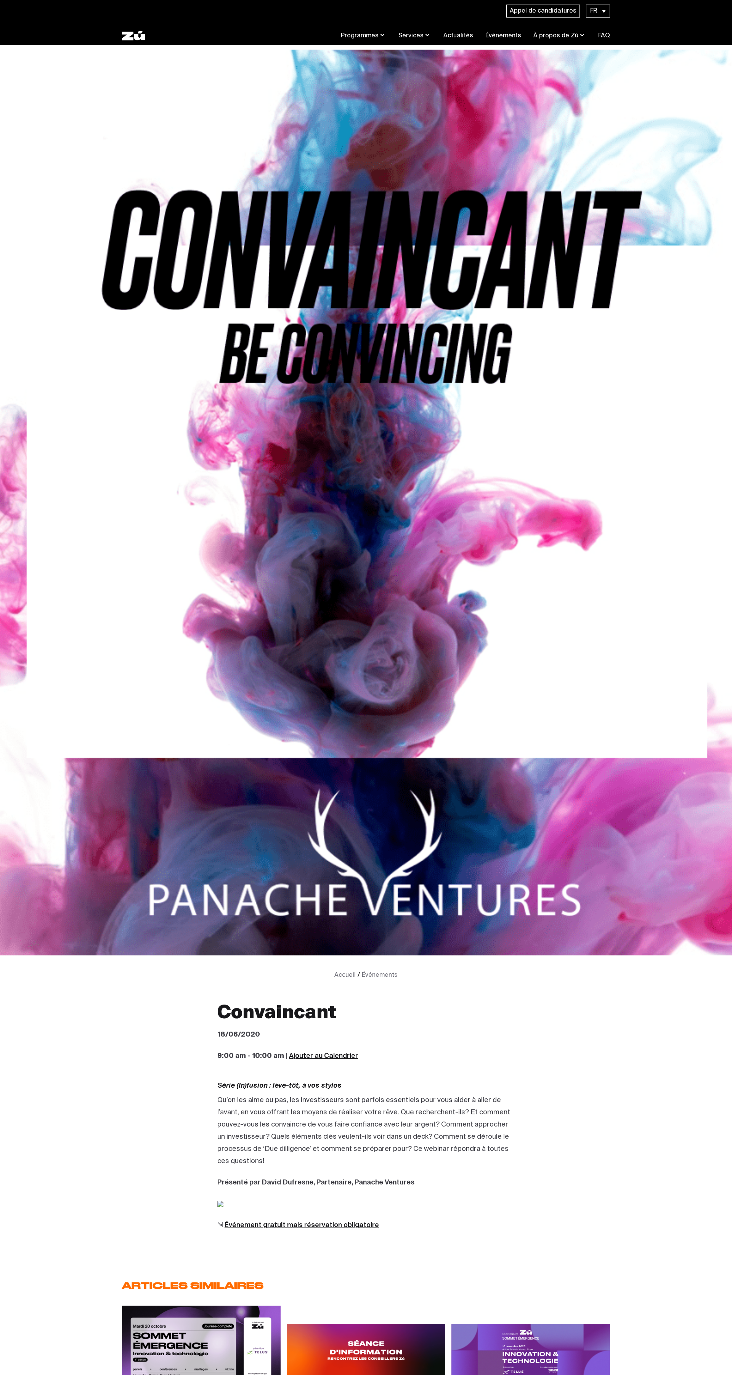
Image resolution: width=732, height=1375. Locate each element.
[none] (598, 11)
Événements (503, 36)
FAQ (604, 36)
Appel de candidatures (543, 11)
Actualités (458, 36)
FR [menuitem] (593, 11)
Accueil (345, 975)
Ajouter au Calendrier (323, 1056)
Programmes (360, 36)
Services (411, 36)
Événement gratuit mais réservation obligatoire (302, 1225)
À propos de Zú (555, 36)
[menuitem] (598, 11)
